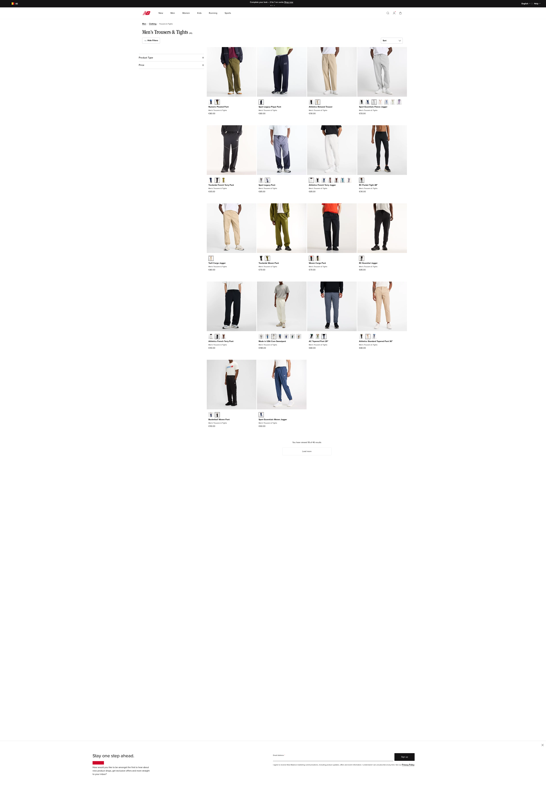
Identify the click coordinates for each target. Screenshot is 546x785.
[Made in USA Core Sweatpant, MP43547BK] (280, 336)
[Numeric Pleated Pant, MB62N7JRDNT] (211, 102)
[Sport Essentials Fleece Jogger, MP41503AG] (374, 102)
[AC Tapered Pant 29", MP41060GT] (323, 336)
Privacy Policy (408, 765)
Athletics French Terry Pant (220, 341)
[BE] (10, 4)
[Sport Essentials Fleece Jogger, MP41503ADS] (380, 102)
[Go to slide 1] (271, 6)
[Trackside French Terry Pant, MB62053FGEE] (223, 180)
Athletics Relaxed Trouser (320, 107)
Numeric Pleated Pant (218, 107)
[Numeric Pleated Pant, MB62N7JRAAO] (217, 102)
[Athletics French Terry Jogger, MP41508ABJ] (336, 180)
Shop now (288, 2)
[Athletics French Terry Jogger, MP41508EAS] (330, 180)
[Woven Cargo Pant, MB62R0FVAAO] (317, 258)
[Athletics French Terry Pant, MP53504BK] (217, 336)
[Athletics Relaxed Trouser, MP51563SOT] (317, 102)
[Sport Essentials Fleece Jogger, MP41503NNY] (367, 102)
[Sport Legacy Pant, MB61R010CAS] (261, 180)
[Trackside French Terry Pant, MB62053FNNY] (211, 180)
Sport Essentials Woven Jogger (273, 419)
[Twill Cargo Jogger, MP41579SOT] (211, 258)
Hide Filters (152, 40)
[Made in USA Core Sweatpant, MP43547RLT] (298, 336)
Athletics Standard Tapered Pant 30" (376, 341)
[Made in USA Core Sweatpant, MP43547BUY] (286, 336)
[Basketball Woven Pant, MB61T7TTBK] (217, 415)
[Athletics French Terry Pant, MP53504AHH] (211, 336)
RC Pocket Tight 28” (368, 185)
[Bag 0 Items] (400, 13)
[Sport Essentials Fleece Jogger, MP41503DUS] (386, 102)
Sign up (404, 757)
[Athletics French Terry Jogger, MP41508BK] (317, 180)
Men (144, 24)
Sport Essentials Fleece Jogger (373, 107)
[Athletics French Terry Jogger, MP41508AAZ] (342, 180)
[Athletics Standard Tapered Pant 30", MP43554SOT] (367, 336)
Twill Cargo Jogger (217, 263)
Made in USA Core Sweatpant (272, 341)
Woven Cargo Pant (317, 263)
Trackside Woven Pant (269, 263)
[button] (394, 13)
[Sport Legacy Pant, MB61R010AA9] (267, 180)
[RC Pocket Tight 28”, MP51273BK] (361, 180)
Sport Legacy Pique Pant (270, 107)
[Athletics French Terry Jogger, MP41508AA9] (348, 180)
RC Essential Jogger (368, 263)
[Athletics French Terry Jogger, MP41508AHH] (311, 180)
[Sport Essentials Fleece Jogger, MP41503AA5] (399, 102)
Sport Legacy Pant (267, 185)
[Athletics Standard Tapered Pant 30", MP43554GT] (374, 336)
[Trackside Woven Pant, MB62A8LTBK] (261, 258)
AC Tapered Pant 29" (318, 341)
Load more (307, 451)
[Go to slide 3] (275, 6)
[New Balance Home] (147, 13)
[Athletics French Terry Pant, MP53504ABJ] (223, 336)
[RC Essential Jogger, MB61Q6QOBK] (361, 258)
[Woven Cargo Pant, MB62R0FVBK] (311, 258)
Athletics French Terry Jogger (322, 185)
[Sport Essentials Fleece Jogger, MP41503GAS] (392, 102)
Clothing (152, 24)
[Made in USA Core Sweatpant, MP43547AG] (261, 336)
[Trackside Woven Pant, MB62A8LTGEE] (267, 258)
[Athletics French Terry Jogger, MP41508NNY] (323, 180)
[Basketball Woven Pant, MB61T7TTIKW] (211, 415)
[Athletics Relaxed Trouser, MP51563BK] (311, 102)
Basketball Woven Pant (219, 419)
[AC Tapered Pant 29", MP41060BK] (311, 336)
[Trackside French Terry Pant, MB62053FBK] (217, 180)
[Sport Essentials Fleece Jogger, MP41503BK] (361, 102)
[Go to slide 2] (273, 6)
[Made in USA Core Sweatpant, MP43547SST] (273, 336)
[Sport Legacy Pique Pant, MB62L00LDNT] (261, 102)
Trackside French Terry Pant (221, 185)
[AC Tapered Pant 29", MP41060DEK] (317, 336)
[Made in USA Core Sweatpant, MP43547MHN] (292, 336)
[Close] (542, 744)
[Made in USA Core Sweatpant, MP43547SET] (267, 336)
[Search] (388, 13)
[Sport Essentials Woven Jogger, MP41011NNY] (261, 415)
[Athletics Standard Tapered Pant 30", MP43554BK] (361, 336)
